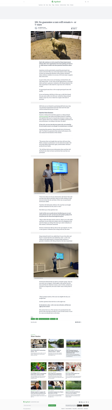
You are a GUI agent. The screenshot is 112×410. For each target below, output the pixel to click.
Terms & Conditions (68, 408)
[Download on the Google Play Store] (86, 405)
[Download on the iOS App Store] (79, 405)
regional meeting (43, 116)
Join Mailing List (52, 405)
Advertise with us (80, 408)
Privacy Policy (74, 408)
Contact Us (63, 408)
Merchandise (86, 408)
